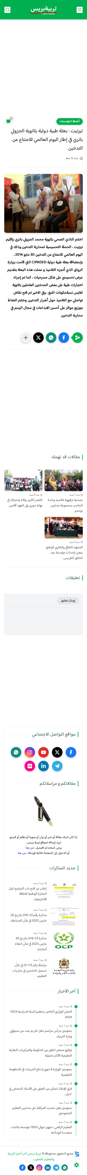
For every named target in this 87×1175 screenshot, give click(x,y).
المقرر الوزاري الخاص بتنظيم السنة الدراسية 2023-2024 (40, 1014)
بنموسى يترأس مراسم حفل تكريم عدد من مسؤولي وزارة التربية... (41, 1033)
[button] (63, 337)
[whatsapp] (16, 752)
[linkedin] (43, 766)
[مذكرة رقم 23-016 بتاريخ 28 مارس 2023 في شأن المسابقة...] (64, 916)
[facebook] (71, 752)
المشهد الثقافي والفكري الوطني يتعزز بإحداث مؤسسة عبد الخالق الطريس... (64, 553)
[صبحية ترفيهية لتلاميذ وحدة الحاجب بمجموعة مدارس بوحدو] (64, 480)
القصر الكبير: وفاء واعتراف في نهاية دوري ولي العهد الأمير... (24, 503)
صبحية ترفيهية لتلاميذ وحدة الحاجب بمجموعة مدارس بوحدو (65, 506)
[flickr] (29, 766)
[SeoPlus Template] (76, 1154)
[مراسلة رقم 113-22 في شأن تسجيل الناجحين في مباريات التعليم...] (64, 966)
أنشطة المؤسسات (70, 121)
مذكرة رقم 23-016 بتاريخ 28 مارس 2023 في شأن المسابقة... (28, 918)
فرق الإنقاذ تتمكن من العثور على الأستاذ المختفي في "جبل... (40, 1091)
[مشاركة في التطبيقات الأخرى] (25, 337)
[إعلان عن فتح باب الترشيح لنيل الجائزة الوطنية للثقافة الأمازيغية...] (64, 890)
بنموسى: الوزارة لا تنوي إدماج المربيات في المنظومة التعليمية (40, 1072)
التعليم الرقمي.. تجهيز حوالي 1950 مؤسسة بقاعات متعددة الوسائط (41, 1130)
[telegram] (57, 766)
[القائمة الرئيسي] (79, 10)
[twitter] (57, 752)
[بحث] (7, 10)
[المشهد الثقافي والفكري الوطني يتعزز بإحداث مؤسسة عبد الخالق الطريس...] (64, 527)
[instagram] (29, 752)
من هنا (30, 848)
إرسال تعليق (68, 600)
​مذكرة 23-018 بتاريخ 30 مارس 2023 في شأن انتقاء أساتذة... (31, 944)
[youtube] (43, 752)
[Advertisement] (43, 71)
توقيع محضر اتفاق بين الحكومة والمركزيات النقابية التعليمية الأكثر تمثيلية (40, 1053)
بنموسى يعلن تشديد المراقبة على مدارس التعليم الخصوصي (42, 1110)
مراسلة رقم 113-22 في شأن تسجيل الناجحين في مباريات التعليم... (29, 971)
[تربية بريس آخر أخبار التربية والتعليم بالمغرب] (43, 10)
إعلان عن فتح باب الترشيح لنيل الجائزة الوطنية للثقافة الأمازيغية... (28, 894)
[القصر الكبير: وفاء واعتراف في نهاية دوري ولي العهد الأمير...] (23, 480)
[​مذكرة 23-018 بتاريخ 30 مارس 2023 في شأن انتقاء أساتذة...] (64, 940)
